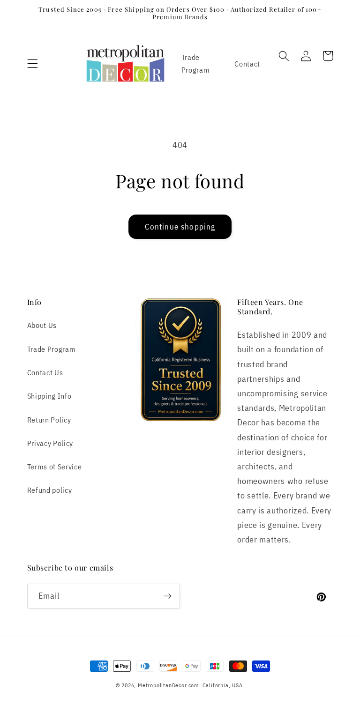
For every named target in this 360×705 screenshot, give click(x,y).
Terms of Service (54, 466)
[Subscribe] (168, 596)
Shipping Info (49, 396)
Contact (247, 63)
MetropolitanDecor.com (168, 685)
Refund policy (49, 490)
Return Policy (49, 419)
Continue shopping (180, 226)
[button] (33, 63)
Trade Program (195, 63)
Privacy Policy (50, 443)
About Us (42, 325)
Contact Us (45, 372)
